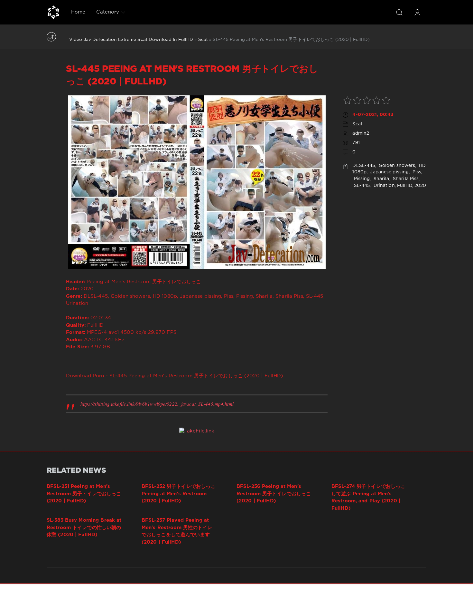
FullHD (404, 186)
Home (78, 12)
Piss (416, 172)
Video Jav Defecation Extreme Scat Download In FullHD (131, 40)
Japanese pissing (389, 172)
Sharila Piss (405, 179)
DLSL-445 (363, 166)
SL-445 (361, 186)
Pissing (361, 179)
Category (107, 12)
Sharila (380, 179)
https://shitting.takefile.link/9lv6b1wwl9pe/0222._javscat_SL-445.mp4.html (157, 404)
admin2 (360, 133)
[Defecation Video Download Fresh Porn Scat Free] (53, 12)
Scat (203, 40)
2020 (420, 186)
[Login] (417, 12)
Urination (383, 186)
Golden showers (396, 166)
